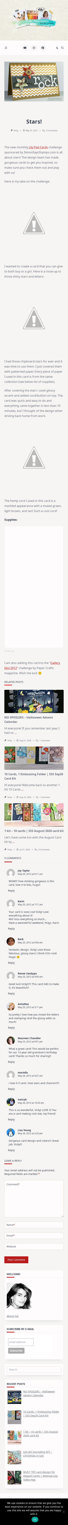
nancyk (22, 1099)
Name (11, 1225)
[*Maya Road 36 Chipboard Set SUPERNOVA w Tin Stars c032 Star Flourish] (36, 562)
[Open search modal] (62, 47)
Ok (35, 1519)
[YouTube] (25, 48)
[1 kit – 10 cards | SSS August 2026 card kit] (34, 814)
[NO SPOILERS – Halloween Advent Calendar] (34, 701)
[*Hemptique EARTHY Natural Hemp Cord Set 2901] (16, 562)
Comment (13, 1184)
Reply (11, 890)
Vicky (16, 130)
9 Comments (51, 130)
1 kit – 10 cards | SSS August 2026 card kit (34, 831)
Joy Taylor (24, 870)
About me (12, 1316)
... (15, 733)
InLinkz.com (9, 651)
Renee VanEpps (27, 973)
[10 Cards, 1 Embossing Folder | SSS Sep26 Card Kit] (34, 758)
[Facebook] (43, 48)
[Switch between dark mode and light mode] (57, 47)
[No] (63, 1512)
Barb (21, 939)
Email (11, 1235)
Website (11, 1246)
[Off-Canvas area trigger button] (6, 47)
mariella (23, 1072)
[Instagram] (34, 48)
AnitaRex (23, 1004)
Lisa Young (24, 1130)
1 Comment (45, 740)
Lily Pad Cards (38, 147)
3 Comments (44, 849)
